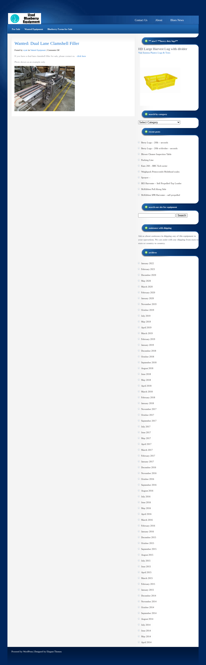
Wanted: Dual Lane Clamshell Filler (46, 43)
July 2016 (145, 496)
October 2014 (147, 607)
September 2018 (149, 362)
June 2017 (146, 432)
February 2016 (148, 525)
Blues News (177, 20)
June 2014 (146, 630)
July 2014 (145, 625)
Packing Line (147, 160)
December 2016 (148, 467)
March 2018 (147, 391)
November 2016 (149, 473)
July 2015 (145, 560)
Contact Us (141, 20)
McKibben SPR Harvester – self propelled (160, 195)
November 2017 (149, 409)
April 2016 (146, 514)
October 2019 (147, 310)
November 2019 (149, 304)
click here (81, 56)
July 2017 (145, 426)
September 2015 (149, 549)
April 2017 (146, 444)
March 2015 (147, 578)
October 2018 (147, 356)
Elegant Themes (54, 651)
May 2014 (146, 636)
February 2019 (148, 339)
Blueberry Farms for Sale (59, 29)
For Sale (16, 29)
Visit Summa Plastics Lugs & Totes (154, 52)
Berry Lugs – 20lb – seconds (154, 142)
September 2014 (149, 613)
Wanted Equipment (34, 29)
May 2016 (146, 508)
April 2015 (146, 572)
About (158, 20)
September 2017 (149, 421)
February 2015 (148, 584)
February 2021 (148, 269)
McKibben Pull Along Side (153, 189)
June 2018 (146, 374)
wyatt (25, 50)
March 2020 (147, 286)
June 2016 (146, 502)
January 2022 (147, 263)
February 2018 (148, 397)
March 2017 (147, 450)
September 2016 (149, 485)
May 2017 (146, 438)
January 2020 (147, 298)
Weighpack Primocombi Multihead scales (160, 171)
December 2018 (148, 351)
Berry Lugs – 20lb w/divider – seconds (159, 148)
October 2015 (147, 543)
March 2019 (147, 333)
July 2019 (145, 316)
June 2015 (146, 566)
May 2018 (146, 380)
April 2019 (146, 327)
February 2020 (148, 292)
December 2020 (148, 275)
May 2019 (146, 321)
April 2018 (146, 386)
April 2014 (146, 642)
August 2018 (147, 368)
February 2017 (148, 456)
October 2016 (147, 479)
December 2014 (148, 595)
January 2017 (147, 461)
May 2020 (146, 281)
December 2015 (148, 537)
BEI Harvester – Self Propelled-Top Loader (161, 183)
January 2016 (147, 531)
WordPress (28, 651)
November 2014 (149, 601)
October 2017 (147, 415)
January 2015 (147, 590)
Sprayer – (145, 177)
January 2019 (147, 345)
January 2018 (147, 403)
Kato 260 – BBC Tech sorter (154, 166)
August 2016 (147, 491)
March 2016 (147, 520)
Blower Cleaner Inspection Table (156, 154)
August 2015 (147, 555)
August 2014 (147, 619)
